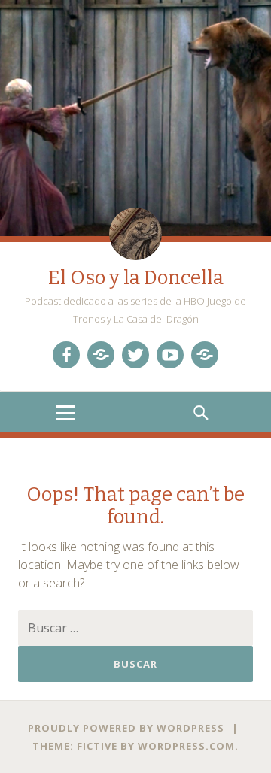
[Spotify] (204, 355)
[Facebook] (66, 355)
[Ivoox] (100, 355)
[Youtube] (170, 355)
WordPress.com (186, 746)
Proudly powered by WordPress (126, 728)
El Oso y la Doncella (136, 277)
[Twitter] (135, 355)
